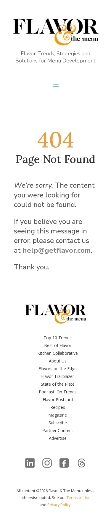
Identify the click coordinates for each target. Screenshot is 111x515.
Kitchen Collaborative (57, 353)
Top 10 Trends (58, 337)
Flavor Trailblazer (57, 376)
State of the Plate (58, 384)
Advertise (58, 438)
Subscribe (58, 422)
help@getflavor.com (56, 250)
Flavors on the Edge (57, 368)
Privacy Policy (58, 504)
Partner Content (57, 430)
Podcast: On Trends (58, 392)
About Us (58, 361)
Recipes (57, 407)
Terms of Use (79, 497)
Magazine (57, 415)
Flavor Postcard (58, 399)
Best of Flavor (57, 345)
